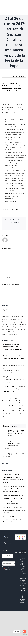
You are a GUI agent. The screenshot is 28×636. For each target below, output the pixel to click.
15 (20, 408)
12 (10, 408)
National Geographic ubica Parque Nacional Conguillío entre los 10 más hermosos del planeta (16, 432)
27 (13, 413)
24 (3, 413)
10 (3, 408)
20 (13, 411)
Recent (14, 426)
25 (6, 413)
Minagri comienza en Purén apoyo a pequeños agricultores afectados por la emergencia (14, 379)
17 (3, 411)
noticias (3, 211)
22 (20, 411)
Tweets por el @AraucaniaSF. (10, 284)
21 (16, 411)
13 (13, 408)
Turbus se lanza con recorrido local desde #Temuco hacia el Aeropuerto (14, 444)
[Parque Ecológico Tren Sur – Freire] (5, 454)
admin (5, 209)
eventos (16, 209)
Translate (7, 569)
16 (23, 408)
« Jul (3, 419)
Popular (6, 426)
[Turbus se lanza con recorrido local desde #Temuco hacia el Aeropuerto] (5, 442)
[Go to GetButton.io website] (24, 634)
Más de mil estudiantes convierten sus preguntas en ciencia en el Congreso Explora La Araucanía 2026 (14, 358)
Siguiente (21, 76)
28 (16, 413)
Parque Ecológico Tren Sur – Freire (16, 454)
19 (10, 411)
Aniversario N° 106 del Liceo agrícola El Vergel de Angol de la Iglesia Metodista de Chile (14, 388)
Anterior (15, 76)
